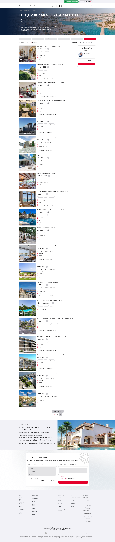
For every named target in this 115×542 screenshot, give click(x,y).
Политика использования (62, 533)
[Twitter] (41, 533)
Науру (33, 502)
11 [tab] (33, 59)
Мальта (20, 510)
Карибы (33, 508)
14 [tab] (28, 97)
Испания (20, 513)
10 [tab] (32, 59)
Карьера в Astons (74, 504)
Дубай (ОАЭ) (21, 509)
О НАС (72, 495)
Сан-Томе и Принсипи (36, 507)
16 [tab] (25, 169)
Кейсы (72, 509)
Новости (72, 506)
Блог (71, 507)
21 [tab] (31, 169)
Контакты (93, 6)
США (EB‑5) (21, 507)
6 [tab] (27, 59)
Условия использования (52, 533)
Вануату (33, 501)
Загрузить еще (57, 411)
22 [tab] (32, 169)
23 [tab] (33, 169)
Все (28, 42)
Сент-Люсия (34, 511)
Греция (20, 505)
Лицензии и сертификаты (75, 497)
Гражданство (22, 6)
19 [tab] (28, 169)
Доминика (60, 504)
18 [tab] (27, 169)
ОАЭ (59, 512)
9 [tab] (31, 59)
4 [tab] (25, 59)
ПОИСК (90, 38)
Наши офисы (73, 503)
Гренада (33, 514)
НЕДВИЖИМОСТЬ (61, 495)
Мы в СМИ (72, 500)
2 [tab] (27, 133)
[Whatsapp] (20, 1)
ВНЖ (30, 6)
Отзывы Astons (73, 499)
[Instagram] (33, 533)
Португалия (21, 502)
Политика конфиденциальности (74, 533)
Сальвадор (34, 505)
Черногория (60, 510)
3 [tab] (24, 59)
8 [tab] (30, 59)
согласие (64, 474)
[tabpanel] (27, 53)
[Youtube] (43, 533)
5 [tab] (26, 59)
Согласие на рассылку (92, 533)
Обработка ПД (83, 533)
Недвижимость (37, 6)
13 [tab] (27, 115)
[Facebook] (35, 533)
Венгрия (20, 506)
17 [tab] (26, 169)
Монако (20, 512)
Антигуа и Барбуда (35, 512)
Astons (20, 10)
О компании (85, 6)
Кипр (20, 499)
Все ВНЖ (21, 497)
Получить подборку (86, 64)
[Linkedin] (30, 533)
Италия (20, 503)
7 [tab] (30, 151)
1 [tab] (21, 59)
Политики (62, 476)
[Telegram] (23, 1)
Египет (33, 504)
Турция (20, 500)
